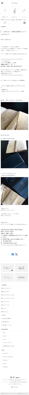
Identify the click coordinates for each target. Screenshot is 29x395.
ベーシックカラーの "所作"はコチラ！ (13, 245)
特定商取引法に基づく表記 (8, 346)
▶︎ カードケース (5, 305)
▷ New (3, 315)
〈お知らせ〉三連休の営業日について (14, 31)
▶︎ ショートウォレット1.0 (8, 298)
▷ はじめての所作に (6, 318)
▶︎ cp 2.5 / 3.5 (5, 291)
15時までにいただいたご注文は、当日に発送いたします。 (14, 19)
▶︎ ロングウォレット (6, 288)
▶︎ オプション (5, 311)
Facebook (5, 360)
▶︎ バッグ (4, 308)
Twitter (4, 363)
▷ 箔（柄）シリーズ (6, 325)
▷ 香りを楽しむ (5, 321)
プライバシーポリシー (7, 342)
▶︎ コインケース (5, 301)
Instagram (5, 366)
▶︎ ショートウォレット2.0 (8, 295)
